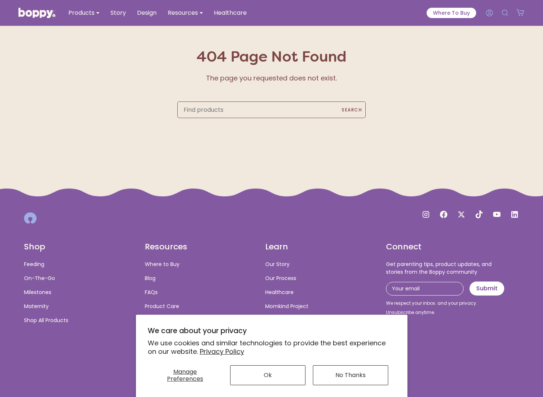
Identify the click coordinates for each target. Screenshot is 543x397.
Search (352, 110)
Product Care (162, 306)
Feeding (34, 264)
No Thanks (350, 375)
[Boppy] (30, 218)
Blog (150, 278)
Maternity (36, 306)
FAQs (151, 292)
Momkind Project (286, 306)
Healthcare (279, 292)
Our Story (277, 264)
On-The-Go (39, 278)
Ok (268, 375)
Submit (487, 288)
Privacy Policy (222, 351)
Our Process (280, 278)
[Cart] (520, 12)
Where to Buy (451, 13)
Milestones (37, 292)
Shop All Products (46, 320)
